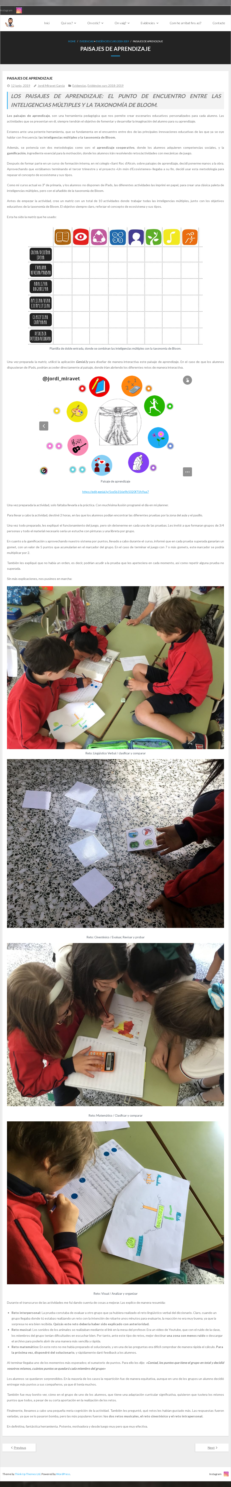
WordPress (63, 1474)
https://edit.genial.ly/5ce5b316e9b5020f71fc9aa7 (115, 492)
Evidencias (87, 41)
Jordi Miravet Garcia (51, 85)
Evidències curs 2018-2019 (112, 41)
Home (72, 41)
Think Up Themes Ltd (27, 1474)
